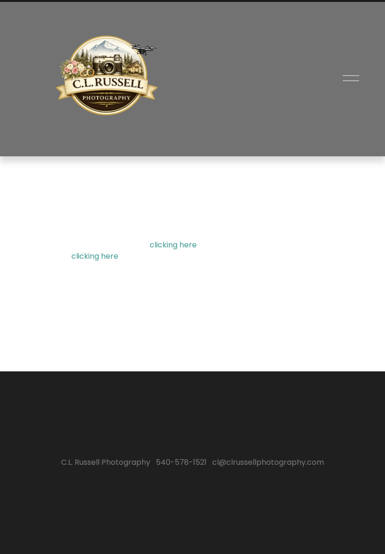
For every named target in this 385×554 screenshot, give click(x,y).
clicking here (173, 244)
